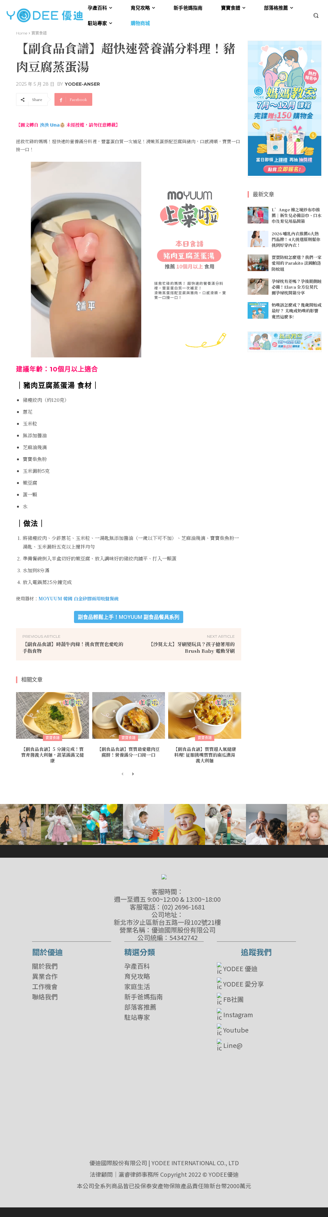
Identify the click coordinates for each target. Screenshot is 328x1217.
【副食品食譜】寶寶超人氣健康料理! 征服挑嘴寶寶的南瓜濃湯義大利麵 (204, 755)
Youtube (236, 1029)
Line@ (232, 1045)
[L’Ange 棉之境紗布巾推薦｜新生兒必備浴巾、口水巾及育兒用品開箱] (258, 215)
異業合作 (45, 976)
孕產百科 (137, 966)
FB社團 (233, 999)
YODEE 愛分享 (243, 983)
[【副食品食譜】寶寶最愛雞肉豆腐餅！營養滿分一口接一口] (128, 715)
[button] (316, 15)
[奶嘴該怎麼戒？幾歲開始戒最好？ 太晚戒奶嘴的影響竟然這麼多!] (258, 310)
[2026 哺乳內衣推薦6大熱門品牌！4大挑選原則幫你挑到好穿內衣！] (258, 239)
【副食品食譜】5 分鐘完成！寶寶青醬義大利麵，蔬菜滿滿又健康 (52, 755)
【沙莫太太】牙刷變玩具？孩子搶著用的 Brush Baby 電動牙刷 (191, 647)
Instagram (238, 1014)
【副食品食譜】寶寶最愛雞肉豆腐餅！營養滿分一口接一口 (128, 752)
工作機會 (45, 986)
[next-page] (133, 774)
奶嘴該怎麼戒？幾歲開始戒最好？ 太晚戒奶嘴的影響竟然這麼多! (297, 310)
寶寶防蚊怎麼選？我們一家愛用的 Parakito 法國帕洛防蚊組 (297, 263)
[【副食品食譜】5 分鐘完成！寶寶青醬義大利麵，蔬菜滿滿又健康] (52, 715)
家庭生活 (137, 986)
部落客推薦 (140, 1007)
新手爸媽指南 (143, 997)
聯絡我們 (45, 997)
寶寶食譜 (39, 33)
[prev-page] (123, 774)
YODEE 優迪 (240, 968)
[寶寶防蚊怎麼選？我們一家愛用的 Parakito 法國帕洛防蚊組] (258, 262)
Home (21, 33)
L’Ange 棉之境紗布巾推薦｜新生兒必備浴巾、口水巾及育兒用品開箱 (297, 215)
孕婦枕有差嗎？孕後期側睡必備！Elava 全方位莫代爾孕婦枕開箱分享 (297, 287)
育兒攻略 (137, 976)
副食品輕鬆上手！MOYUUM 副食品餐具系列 (128, 616)
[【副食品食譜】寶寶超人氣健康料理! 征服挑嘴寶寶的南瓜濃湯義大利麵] (204, 715)
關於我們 (45, 966)
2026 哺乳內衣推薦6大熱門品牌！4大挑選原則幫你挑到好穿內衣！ (296, 239)
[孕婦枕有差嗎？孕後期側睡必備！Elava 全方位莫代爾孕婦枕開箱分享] (258, 286)
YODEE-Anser (82, 84)
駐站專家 (137, 1017)
